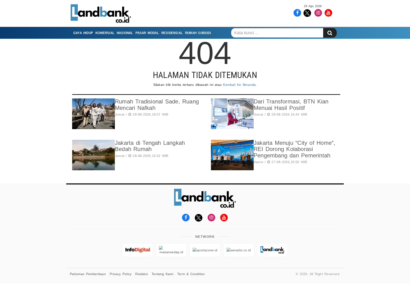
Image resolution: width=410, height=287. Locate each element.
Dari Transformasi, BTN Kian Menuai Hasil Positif (291, 104)
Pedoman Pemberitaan (88, 274)
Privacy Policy (120, 274)
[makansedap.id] (171, 250)
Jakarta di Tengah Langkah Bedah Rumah (150, 146)
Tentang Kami (162, 274)
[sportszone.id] (205, 250)
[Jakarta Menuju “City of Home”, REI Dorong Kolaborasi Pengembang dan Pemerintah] (231, 155)
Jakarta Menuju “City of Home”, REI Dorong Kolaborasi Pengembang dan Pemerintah (294, 149)
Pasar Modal (147, 33)
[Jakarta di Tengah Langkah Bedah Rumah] (92, 155)
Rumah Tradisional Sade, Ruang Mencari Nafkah (157, 104)
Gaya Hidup (83, 33)
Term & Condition (191, 274)
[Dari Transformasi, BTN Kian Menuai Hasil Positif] (231, 113)
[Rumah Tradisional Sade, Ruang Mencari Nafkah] (92, 113)
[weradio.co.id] (238, 250)
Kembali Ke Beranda (239, 85)
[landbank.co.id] (272, 250)
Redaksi (141, 274)
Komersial (104, 33)
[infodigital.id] (137, 250)
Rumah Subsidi (198, 33)
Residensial (172, 33)
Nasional (125, 33)
